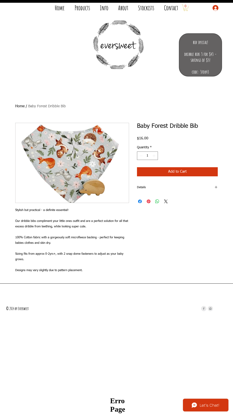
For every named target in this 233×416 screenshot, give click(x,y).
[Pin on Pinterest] (148, 201)
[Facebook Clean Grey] (203, 308)
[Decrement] (140, 156)
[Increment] (154, 156)
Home (20, 106)
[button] (186, 8)
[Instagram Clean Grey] (210, 308)
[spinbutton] (147, 156)
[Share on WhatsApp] (157, 201)
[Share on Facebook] (140, 201)
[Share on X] (166, 201)
